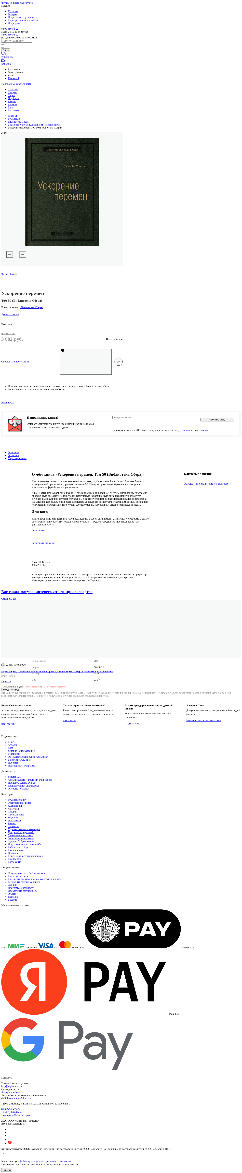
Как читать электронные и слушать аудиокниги (34, 879)
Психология (14, 820)
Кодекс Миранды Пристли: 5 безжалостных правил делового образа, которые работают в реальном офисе (57, 671)
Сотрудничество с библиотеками (26, 873)
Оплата (12, 893)
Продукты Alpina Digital (21, 782)
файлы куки (26, 1161)
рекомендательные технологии (53, 1161)
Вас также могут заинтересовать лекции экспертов (47, 592)
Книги (11, 742)
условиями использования (193, 430)
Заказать (69, 720)
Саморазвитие (16, 814)
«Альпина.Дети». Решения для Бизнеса (30, 779)
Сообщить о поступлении (15, 361)
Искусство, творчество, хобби (24, 844)
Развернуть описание (44, 543)
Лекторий (13, 78)
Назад (6, 689)
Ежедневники (16, 850)
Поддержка (14, 23)
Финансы (13, 826)
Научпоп (13, 817)
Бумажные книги (17, 799)
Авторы (12, 104)
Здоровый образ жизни (21, 841)
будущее (188, 483)
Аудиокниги (15, 805)
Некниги (13, 853)
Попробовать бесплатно (203, 720)
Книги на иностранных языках (25, 856)
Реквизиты (14, 753)
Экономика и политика (21, 838)
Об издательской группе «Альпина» (28, 756)
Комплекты (14, 859)
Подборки (13, 98)
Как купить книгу (18, 876)
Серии (11, 95)
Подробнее (8, 724)
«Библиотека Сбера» (31, 307)
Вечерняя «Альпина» (20, 759)
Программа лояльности (21, 887)
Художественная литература (24, 829)
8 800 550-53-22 (9, 28)
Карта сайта (14, 861)
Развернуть (7, 402)
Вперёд (15, 689)
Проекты (13, 762)
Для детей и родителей (21, 832)
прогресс (223, 483)
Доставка (13, 11)
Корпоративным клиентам (23, 20)
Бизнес (12, 823)
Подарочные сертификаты (23, 17)
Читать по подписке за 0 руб (17, 2)
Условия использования (21, 750)
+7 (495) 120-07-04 (11, 1112)
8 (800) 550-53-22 (10, 1109)
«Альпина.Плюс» (32, 687)
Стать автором (22, 1115)
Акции (12, 101)
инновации (201, 483)
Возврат (12, 14)
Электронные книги (19, 802)
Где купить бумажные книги (24, 882)
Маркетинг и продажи (20, 835)
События (13, 89)
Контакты (13, 110)
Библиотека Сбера (18, 847)
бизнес (213, 483)
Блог (10, 107)
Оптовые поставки (18, 788)
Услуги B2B (14, 776)
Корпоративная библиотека (23, 785)
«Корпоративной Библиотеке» (54, 687)
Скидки (12, 92)
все (8, 598)
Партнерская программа (21, 765)
